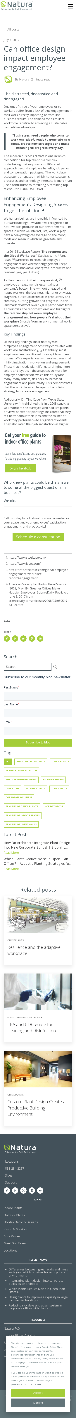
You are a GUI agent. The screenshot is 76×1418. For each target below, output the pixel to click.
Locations (12, 1161)
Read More (11, 853)
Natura (24, 79)
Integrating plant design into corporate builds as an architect (36, 1282)
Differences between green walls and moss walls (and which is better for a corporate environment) (38, 1272)
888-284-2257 (14, 1168)
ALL (8, 761)
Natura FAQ (12, 1328)
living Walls (59, 788)
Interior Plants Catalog (19, 1335)
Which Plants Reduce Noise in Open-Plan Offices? (37, 1290)
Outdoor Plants (14, 1215)
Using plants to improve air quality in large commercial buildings (38, 1298)
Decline (38, 1402)
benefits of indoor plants (22, 815)
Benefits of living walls (21, 824)
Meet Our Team (15, 1243)
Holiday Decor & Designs (21, 1222)
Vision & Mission (15, 1229)
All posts (13, 29)
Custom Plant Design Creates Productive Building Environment (35, 1107)
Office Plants (60, 761)
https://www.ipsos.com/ (25, 564)
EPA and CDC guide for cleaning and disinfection (31, 1027)
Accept (38, 1392)
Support (11, 1182)
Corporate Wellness (19, 797)
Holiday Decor (54, 806)
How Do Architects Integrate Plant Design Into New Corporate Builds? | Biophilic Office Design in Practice (37, 845)
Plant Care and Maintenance (24, 1017)
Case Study (12, 788)
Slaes (8, 1175)
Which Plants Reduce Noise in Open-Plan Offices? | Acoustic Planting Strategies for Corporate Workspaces (37, 861)
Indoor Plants (35, 788)
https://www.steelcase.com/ (27, 557)
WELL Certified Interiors (21, 779)
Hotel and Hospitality (30, 761)
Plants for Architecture (21, 770)
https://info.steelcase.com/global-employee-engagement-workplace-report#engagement (39, 574)
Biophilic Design (53, 779)
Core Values (12, 1236)
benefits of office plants (22, 806)
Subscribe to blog (38, 742)
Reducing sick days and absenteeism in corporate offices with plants (35, 1307)
